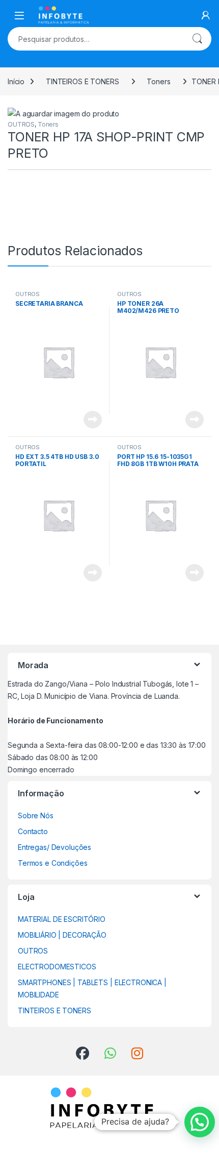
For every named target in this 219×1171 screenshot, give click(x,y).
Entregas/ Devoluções (54, 847)
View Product (89, 419)
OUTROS (21, 124)
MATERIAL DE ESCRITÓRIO (61, 919)
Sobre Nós (35, 815)
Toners (158, 81)
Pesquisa (197, 39)
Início (16, 81)
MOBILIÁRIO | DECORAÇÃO (62, 935)
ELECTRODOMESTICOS (57, 966)
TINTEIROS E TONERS (82, 81)
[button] (199, 1122)
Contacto (33, 831)
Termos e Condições (52, 863)
